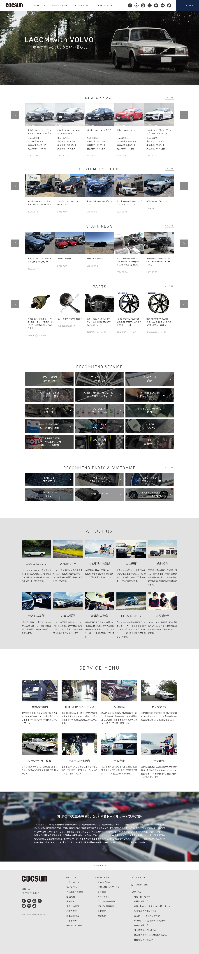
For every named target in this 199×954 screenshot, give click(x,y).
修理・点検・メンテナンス (109, 887)
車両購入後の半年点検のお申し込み (150, 935)
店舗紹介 (70, 901)
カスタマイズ (103, 897)
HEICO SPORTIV (74, 925)
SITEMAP (26, 889)
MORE (170, 97)
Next (184, 115)
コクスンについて (74, 882)
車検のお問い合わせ (143, 901)
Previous (15, 115)
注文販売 (102, 916)
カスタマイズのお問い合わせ (147, 916)
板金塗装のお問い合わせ (145, 911)
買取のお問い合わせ (143, 925)
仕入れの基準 (72, 906)
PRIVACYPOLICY (30, 893)
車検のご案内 (104, 882)
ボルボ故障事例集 (106, 906)
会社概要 (70, 897)
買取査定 (102, 911)
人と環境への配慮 (74, 892)
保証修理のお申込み (143, 940)
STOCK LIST (138, 877)
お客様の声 (71, 920)
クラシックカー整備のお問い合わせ (150, 920)
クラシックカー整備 (106, 901)
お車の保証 (71, 911)
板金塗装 (102, 892)
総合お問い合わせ (142, 897)
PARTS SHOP (142, 884)
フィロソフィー (72, 887)
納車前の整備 (72, 916)
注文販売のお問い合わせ (145, 930)
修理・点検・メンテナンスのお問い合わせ (152, 906)
